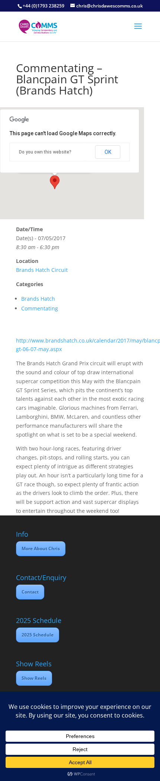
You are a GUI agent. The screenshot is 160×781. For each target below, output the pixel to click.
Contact (30, 592)
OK (108, 152)
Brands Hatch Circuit (42, 269)
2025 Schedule (38, 635)
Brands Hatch (38, 298)
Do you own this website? (45, 152)
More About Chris (41, 548)
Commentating (39, 308)
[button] (55, 182)
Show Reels (34, 678)
